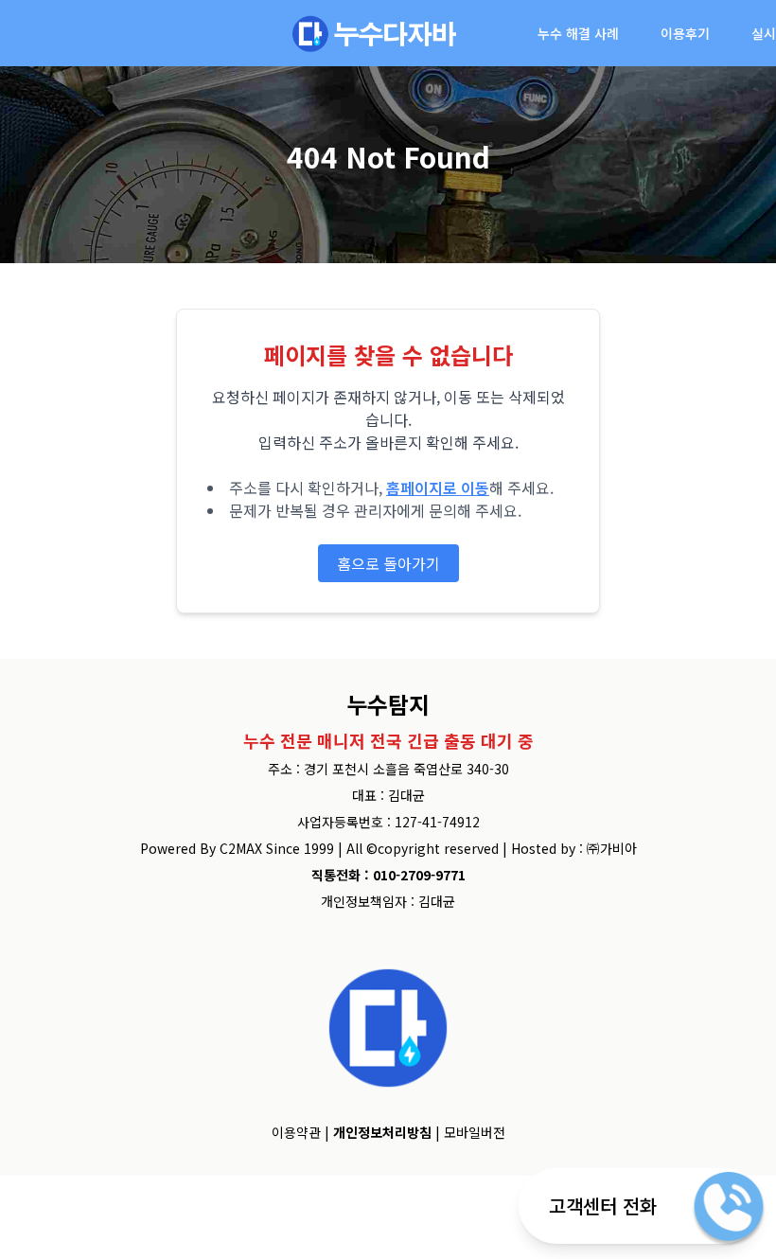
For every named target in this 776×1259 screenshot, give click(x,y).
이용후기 (685, 33)
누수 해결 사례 (578, 33)
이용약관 (296, 1132)
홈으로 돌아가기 (388, 563)
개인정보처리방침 (382, 1132)
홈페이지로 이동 (437, 487)
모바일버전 (474, 1132)
